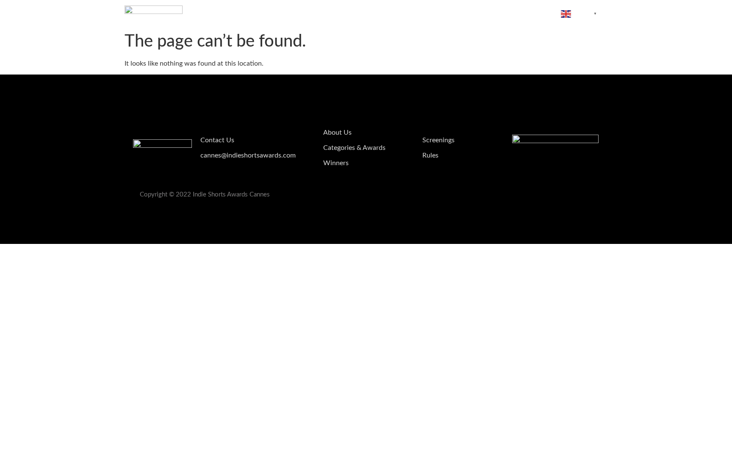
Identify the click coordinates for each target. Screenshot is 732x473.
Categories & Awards (278, 14)
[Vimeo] (547, 194)
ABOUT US (217, 14)
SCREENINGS (444, 14)
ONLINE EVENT (525, 14)
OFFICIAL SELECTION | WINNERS (369, 14)
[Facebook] (588, 194)
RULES (483, 14)
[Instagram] (568, 194)
